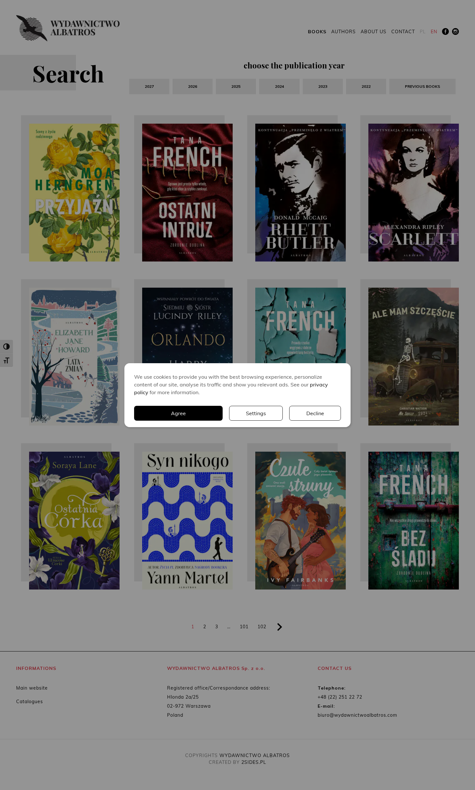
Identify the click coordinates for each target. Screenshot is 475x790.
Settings (256, 413)
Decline (315, 413)
